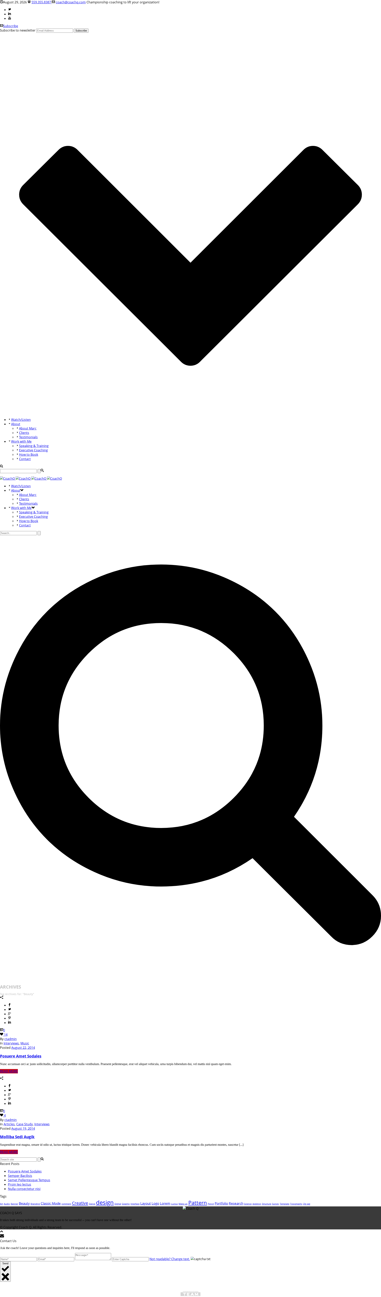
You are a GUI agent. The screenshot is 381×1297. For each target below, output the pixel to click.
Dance (92, 1203)
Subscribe (10, 26)
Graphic (126, 1203)
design (105, 1202)
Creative (80, 1203)
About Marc (28, 428)
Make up (183, 1203)
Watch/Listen (21, 419)
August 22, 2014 (23, 1047)
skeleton (256, 1203)
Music (24, 1043)
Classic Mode (51, 1203)
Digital (117, 1203)
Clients (24, 433)
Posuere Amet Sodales (20, 1056)
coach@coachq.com (71, 2)
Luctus (174, 1203)
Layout (145, 1203)
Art (1, 1203)
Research (236, 1203)
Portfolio (221, 1203)
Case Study (24, 1124)
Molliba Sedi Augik (17, 1136)
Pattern (197, 1202)
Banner (14, 1203)
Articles (9, 1124)
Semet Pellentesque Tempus (29, 1180)
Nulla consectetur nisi (24, 1189)
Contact (25, 459)
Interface (135, 1203)
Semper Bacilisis (20, 1176)
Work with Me (21, 441)
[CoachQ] (31, 478)
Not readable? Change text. (169, 1259)
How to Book (28, 454)
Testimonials (28, 437)
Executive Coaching (33, 450)
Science (248, 1203)
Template (284, 1203)
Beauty (24, 1203)
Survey (275, 1203)
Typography (296, 1203)
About (15, 424)
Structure (266, 1203)
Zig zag (306, 1203)
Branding (35, 1203)
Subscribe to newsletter (18, 30)
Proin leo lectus (19, 1184)
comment (66, 1203)
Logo (155, 1203)
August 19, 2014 (23, 1128)
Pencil (211, 1203)
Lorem (165, 1203)
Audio (7, 1203)
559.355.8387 (42, 2)
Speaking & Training (34, 446)
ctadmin (10, 1039)
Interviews (11, 1043)
